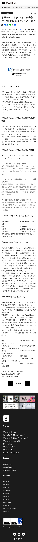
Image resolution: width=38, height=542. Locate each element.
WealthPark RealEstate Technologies (15, 438)
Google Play (8, 467)
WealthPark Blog (8, 450)
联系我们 (6, 499)
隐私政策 (6, 505)
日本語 (21, 29)
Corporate (6, 481)
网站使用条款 (7, 502)
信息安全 (6, 511)
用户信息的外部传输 (9, 508)
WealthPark (7, 7)
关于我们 (6, 484)
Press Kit (6, 493)
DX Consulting (7, 444)
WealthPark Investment (11, 441)
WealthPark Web (9, 470)
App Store (7, 464)
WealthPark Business (9, 432)
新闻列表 (19, 383)
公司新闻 (7, 490)
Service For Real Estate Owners (14, 435)
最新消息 (16, 7)
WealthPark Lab (9, 447)
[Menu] (34, 3)
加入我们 (6, 496)
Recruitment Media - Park (11, 453)
